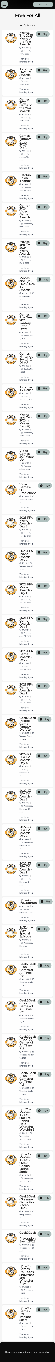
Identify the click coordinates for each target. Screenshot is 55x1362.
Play (45, 34)
